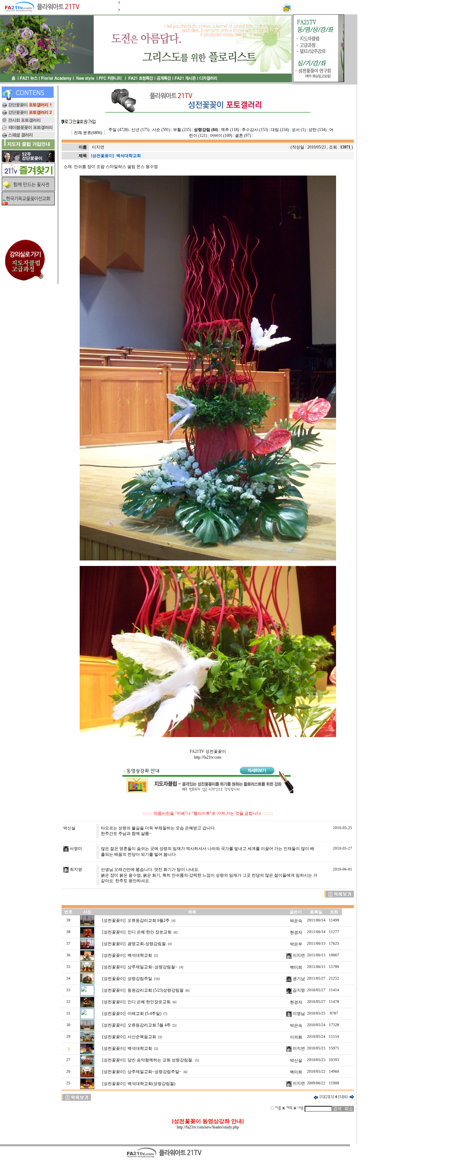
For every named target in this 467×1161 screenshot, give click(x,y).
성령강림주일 (140, 978)
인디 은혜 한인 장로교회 (150, 932)
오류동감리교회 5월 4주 (149, 1025)
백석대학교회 (140, 955)
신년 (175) (140, 129)
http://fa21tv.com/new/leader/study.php (208, 1127)
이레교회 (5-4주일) (144, 1013)
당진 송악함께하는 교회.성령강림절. (160, 1060)
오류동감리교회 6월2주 (149, 920)
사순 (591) (161, 129)
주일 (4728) (118, 129)
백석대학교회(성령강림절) (151, 1083)
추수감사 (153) (255, 129)
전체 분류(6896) (88, 132)
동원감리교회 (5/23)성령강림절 (156, 990)
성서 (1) (299, 129)
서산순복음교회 (142, 1036)
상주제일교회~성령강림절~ (152, 967)
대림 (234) (280, 129)
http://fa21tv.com (207, 757)
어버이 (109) (221, 135)
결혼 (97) (243, 135)
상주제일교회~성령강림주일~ (155, 1071)
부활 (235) (182, 129)
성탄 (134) (317, 129)
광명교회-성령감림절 (147, 943)
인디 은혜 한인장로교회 (149, 1001)
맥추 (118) (230, 129)
